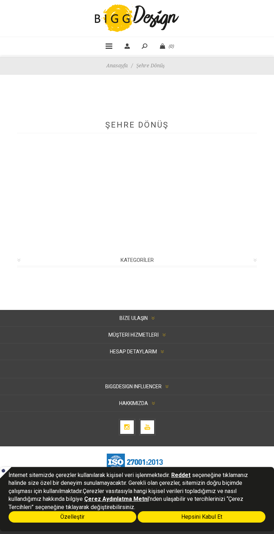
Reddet (181, 475)
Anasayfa (117, 65)
